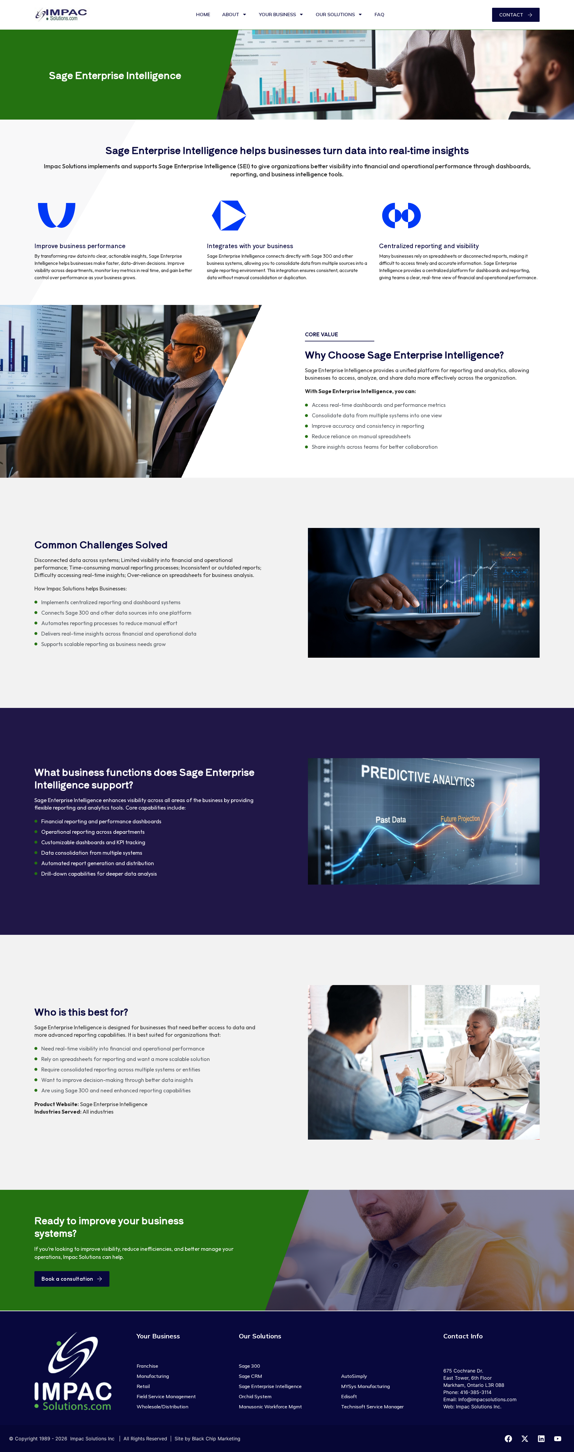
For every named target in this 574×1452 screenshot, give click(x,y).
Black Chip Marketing (216, 1439)
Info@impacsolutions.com (487, 1399)
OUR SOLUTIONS (335, 14)
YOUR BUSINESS (277, 14)
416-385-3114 (475, 1392)
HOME (203, 14)
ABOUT (230, 14)
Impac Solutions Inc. (478, 1407)
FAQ (379, 14)
